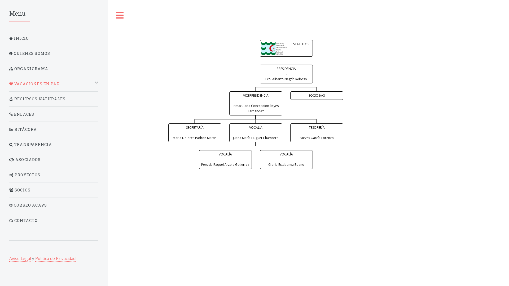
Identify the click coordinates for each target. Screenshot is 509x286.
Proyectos (27, 174)
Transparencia (32, 144)
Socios (22, 190)
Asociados (27, 159)
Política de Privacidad (55, 258)
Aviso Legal (20, 258)
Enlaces (23, 114)
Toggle (120, 15)
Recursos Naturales (39, 98)
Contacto (25, 220)
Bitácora (25, 129)
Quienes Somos (31, 53)
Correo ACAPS (30, 205)
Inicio (21, 38)
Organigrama (30, 68)
